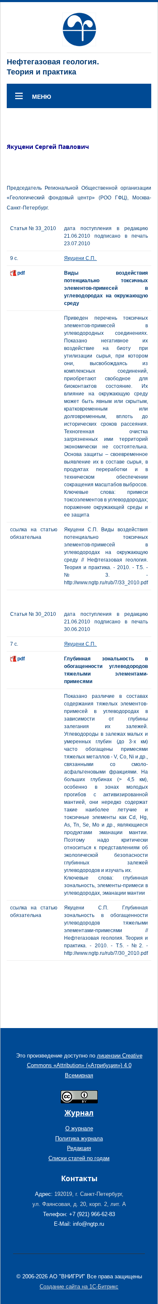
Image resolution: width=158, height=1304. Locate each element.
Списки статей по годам (79, 1158)
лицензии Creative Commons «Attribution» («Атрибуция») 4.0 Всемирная (84, 1065)
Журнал (79, 1113)
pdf (21, 273)
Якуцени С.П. (80, 258)
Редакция (79, 1148)
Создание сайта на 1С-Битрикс (79, 1286)
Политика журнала (79, 1138)
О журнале (79, 1128)
